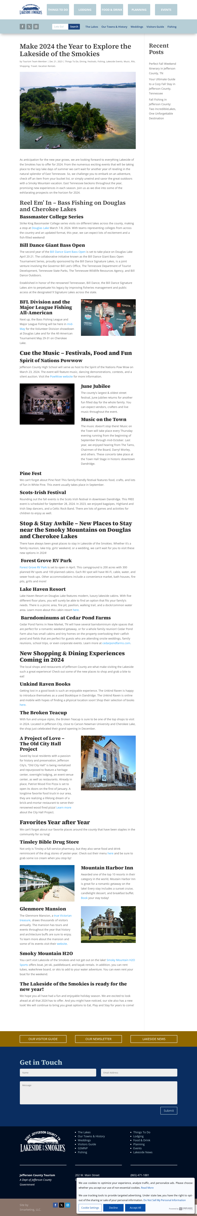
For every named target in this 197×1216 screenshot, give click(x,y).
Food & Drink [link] (141, 1140)
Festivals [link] (92, 61)
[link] (31, 13)
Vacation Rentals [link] (46, 66)
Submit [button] (169, 1111)
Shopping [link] (25, 66)
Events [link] (137, 1148)
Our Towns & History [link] (114, 26)
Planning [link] (139, 1144)
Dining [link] (83, 61)
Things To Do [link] (71, 61)
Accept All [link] (135, 1207)
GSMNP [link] (83, 1148)
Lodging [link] (138, 1136)
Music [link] (127, 61)
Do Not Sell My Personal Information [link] (164, 1200)
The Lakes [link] (91, 26)
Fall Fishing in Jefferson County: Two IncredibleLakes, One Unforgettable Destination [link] (162, 109)
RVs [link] (133, 61)
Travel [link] (34, 66)
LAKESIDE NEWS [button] (154, 1039)
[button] (22, 26)
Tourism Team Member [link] (35, 61)
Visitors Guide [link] (155, 26)
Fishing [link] (171, 26)
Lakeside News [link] (143, 1152)
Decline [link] (113, 1207)
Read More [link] (147, 1187)
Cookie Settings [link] (90, 1207)
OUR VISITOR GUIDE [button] (43, 1039)
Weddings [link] (137, 26)
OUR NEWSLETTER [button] (98, 1039)
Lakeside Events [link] (114, 61)
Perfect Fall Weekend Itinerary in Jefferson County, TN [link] (162, 68)
